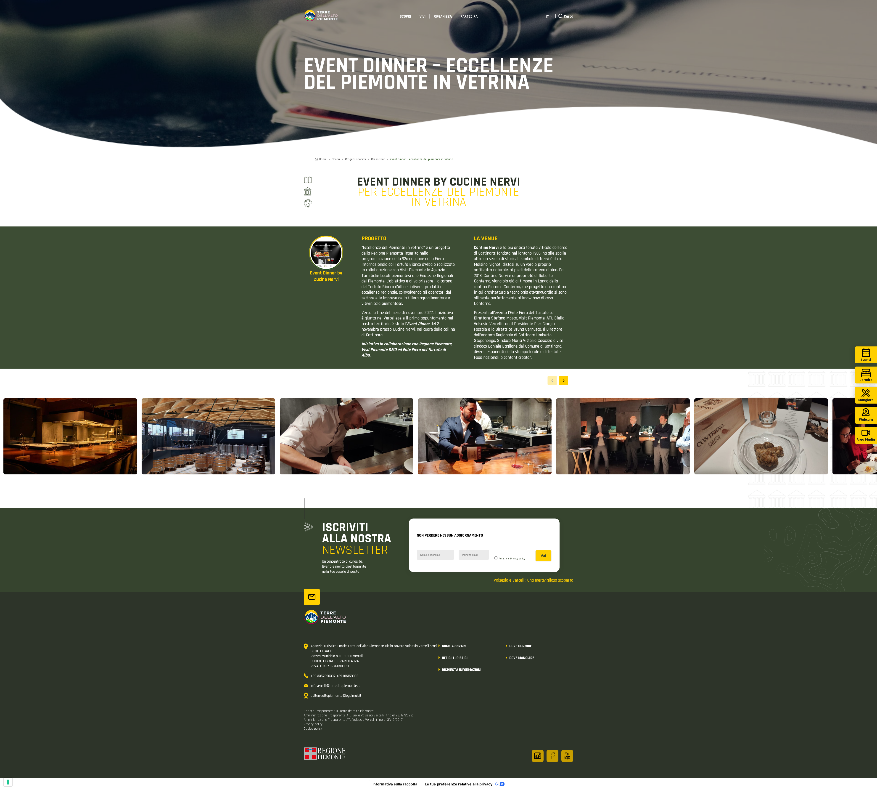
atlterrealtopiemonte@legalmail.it (336, 695)
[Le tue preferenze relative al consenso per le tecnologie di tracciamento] (8, 782)
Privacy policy (517, 558)
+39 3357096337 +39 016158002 (334, 675)
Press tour (378, 159)
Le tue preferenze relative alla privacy (458, 784)
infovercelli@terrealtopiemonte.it (335, 685)
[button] (563, 380)
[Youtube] (567, 756)
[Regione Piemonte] (325, 754)
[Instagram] (538, 756)
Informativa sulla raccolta (394, 784)
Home (323, 159)
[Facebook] (552, 756)
